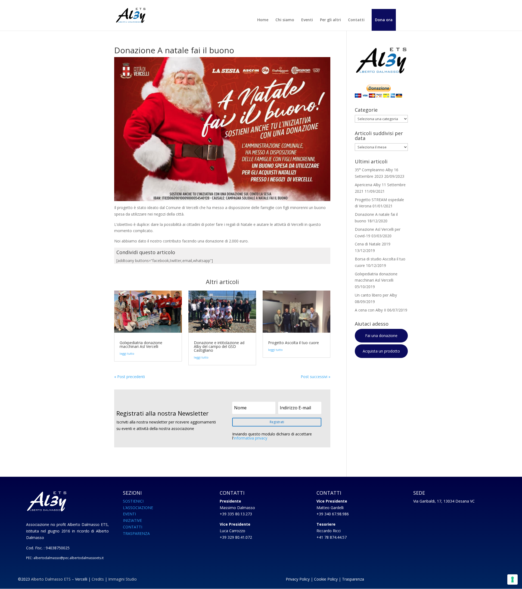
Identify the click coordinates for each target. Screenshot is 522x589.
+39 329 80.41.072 (236, 537)
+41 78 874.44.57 (331, 537)
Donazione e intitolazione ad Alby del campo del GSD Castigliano (219, 346)
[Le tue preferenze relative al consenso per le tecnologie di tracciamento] (512, 579)
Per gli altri (330, 20)
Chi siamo (284, 20)
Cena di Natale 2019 (372, 244)
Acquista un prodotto (381, 351)
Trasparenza (353, 579)
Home (262, 20)
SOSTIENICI (133, 501)
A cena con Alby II (370, 310)
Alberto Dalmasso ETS (51, 579)
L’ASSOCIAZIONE (138, 507)
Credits (98, 579)
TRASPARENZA (136, 533)
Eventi (307, 20)
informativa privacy (250, 438)
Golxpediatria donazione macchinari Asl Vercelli (141, 344)
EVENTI (129, 513)
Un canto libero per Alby (376, 295)
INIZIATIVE (132, 520)
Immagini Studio (122, 579)
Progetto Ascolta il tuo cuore (293, 342)
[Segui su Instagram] (463, 580)
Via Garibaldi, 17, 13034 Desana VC (444, 501)
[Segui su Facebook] (441, 580)
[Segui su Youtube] (452, 580)
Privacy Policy (298, 579)
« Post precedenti (129, 376)
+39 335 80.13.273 (236, 513)
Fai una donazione (381, 335)
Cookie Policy (326, 579)
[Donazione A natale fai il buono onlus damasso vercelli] (222, 201)
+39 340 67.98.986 (332, 513)
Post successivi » (315, 376)
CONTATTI (132, 526)
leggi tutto (127, 353)
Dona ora (384, 20)
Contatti (356, 20)
